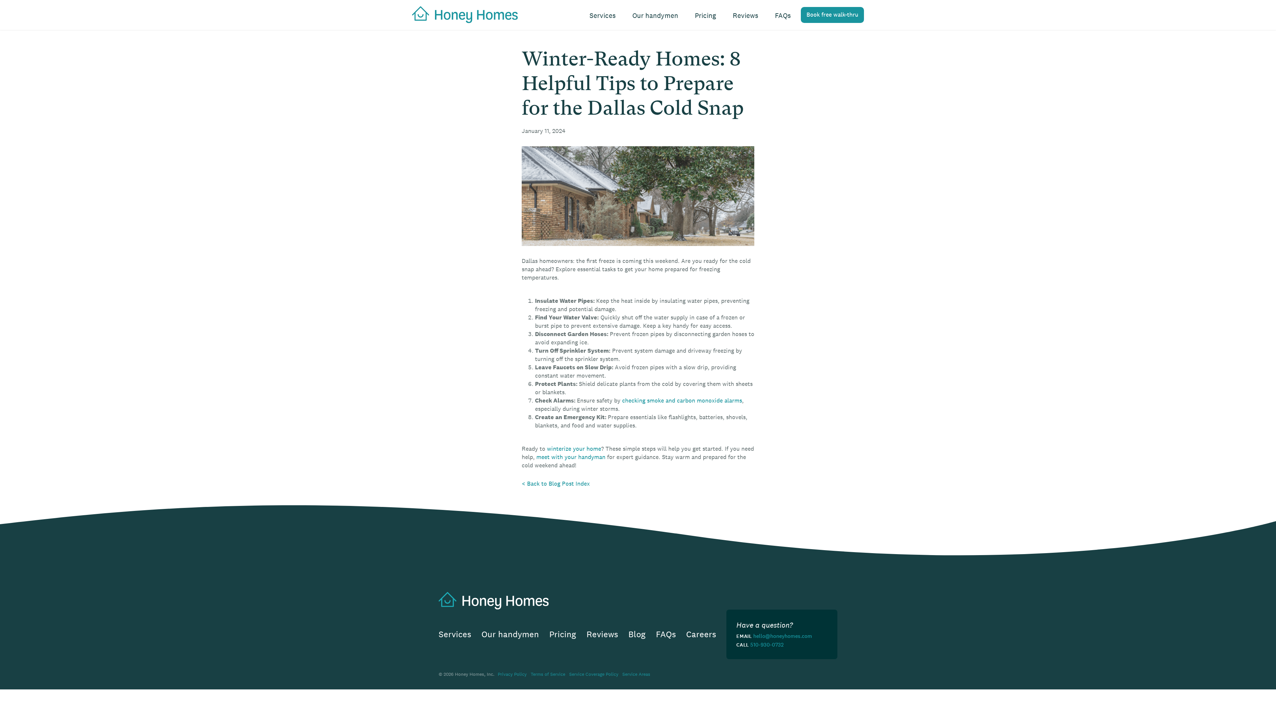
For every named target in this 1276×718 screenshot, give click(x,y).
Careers (701, 634)
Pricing (705, 15)
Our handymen (655, 15)
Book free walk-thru (832, 14)
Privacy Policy (512, 674)
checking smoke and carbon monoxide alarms (682, 400)
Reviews (745, 15)
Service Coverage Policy (593, 674)
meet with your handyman (570, 457)
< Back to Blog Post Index (556, 483)
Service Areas (636, 674)
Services (602, 15)
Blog (637, 634)
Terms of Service (548, 674)
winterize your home (574, 448)
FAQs (783, 15)
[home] (461, 14)
